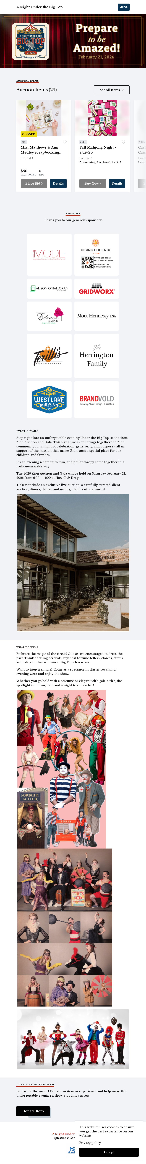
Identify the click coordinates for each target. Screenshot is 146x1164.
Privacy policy (90, 1143)
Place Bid (33, 183)
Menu (123, 7)
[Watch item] (65, 142)
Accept (108, 1152)
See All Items (110, 90)
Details (58, 183)
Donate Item (33, 1111)
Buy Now (92, 183)
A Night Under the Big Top (39, 7)
